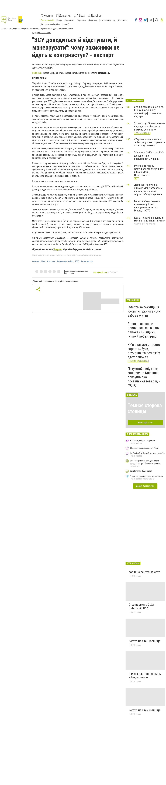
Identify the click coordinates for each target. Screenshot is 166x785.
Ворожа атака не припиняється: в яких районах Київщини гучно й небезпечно (143, 330)
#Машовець (62, 261)
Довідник (65, 15)
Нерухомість (69, 20)
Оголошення (122, 20)
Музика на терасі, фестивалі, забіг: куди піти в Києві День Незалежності (149, 170)
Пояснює (36, 72)
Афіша (81, 15)
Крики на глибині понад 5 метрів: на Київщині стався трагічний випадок (149, 220)
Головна (3, 29)
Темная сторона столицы (145, 408)
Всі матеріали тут (145, 422)
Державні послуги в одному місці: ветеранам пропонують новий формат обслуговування (148, 189)
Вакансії (66, 24)
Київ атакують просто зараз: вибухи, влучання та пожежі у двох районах (144, 350)
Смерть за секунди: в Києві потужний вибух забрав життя (144, 311)
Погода (59, 20)
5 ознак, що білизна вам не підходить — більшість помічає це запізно (149, 126)
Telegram (57, 249)
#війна (70, 261)
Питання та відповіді (107, 20)
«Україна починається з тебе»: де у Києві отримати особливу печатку (149, 142)
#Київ (42, 261)
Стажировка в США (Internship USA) (141, 606)
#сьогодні (51, 261)
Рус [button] (150, 20)
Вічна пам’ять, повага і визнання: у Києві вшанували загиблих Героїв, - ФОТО (147, 206)
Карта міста (81, 20)
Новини (48, 15)
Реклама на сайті (47, 20)
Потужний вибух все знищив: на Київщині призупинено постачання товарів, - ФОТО (144, 377)
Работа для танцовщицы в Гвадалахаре (145, 675)
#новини (35, 261)
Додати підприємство (145, 486)
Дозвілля (96, 15)
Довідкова (92, 20)
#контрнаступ (87, 261)
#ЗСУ (77, 261)
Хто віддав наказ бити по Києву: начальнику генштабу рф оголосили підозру (148, 111)
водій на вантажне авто (144, 572)
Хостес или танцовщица (144, 641)
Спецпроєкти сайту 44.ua (50, 24)
